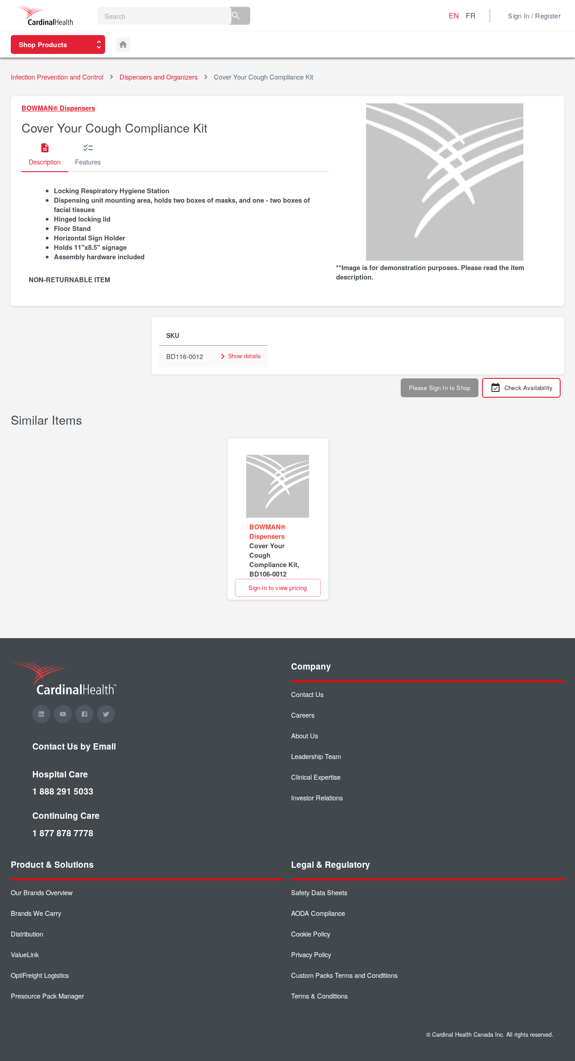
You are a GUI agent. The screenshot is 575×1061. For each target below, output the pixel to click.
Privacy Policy (311, 954)
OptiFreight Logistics (40, 975)
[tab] (45, 155)
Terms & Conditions (319, 995)
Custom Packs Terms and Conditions (344, 975)
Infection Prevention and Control (57, 76)
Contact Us (307, 694)
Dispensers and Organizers (158, 76)
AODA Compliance (318, 913)
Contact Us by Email (74, 746)
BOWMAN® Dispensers (58, 108)
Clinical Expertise (316, 776)
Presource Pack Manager (47, 995)
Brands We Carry (36, 913)
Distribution (27, 933)
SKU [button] (172, 335)
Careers (302, 714)
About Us (304, 735)
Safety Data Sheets (319, 892)
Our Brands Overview (42, 892)
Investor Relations (317, 797)
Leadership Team (316, 756)
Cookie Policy (310, 933)
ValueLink (25, 954)
